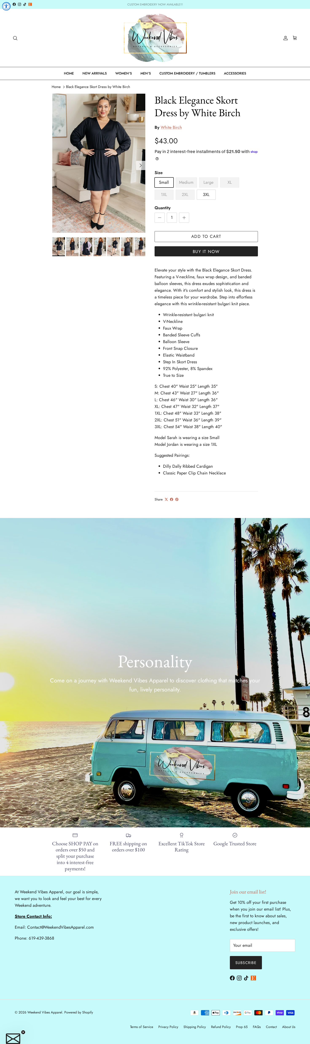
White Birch (171, 127)
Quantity (163, 208)
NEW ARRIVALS (94, 73)
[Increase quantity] (184, 218)
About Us (288, 1026)
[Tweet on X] (166, 499)
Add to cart (206, 236)
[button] (13, 1038)
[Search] (15, 38)
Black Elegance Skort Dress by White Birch (98, 86)
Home (56, 86)
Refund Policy (221, 1026)
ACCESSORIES (235, 73)
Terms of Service (141, 1026)
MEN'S (145, 73)
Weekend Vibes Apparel (44, 1012)
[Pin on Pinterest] (176, 499)
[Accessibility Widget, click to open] (6, 6)
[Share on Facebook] (171, 499)
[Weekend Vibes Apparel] (155, 38)
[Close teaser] (23, 1032)
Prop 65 (242, 1026)
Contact (271, 1026)
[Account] (284, 38)
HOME (69, 73)
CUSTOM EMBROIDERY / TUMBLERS (187, 73)
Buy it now (206, 252)
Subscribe (245, 962)
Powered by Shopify (78, 1012)
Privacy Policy (168, 1026)
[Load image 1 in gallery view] (98, 163)
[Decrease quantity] (160, 218)
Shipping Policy (194, 1026)
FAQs (257, 1026)
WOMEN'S (123, 73)
